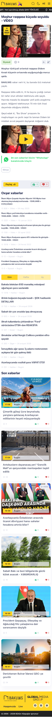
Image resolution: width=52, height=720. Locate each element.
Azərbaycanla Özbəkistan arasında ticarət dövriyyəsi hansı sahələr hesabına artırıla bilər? (23, 521)
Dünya (6, 170)
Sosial (12, 316)
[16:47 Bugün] (26, 654)
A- (44, 62)
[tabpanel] (26, 326)
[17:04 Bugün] (26, 445)
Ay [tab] (42, 277)
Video (12, 208)
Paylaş (9, 184)
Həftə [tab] (26, 277)
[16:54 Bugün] (26, 552)
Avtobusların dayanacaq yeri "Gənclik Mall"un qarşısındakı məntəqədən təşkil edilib (26, 468)
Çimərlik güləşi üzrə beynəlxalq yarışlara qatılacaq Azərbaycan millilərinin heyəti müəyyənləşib (21, 415)
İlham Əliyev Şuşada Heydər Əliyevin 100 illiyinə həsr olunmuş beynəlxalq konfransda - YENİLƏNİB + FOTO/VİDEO (23, 201)
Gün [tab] (9, 277)
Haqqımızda (9, 706)
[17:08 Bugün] (26, 392)
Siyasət (6, 62)
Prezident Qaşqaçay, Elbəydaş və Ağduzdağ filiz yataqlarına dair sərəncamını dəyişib (22, 624)
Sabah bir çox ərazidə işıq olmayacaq (21, 311)
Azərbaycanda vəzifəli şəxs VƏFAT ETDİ (23, 362)
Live (21, 706)
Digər (12, 343)
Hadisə (14, 293)
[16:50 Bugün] (26, 601)
